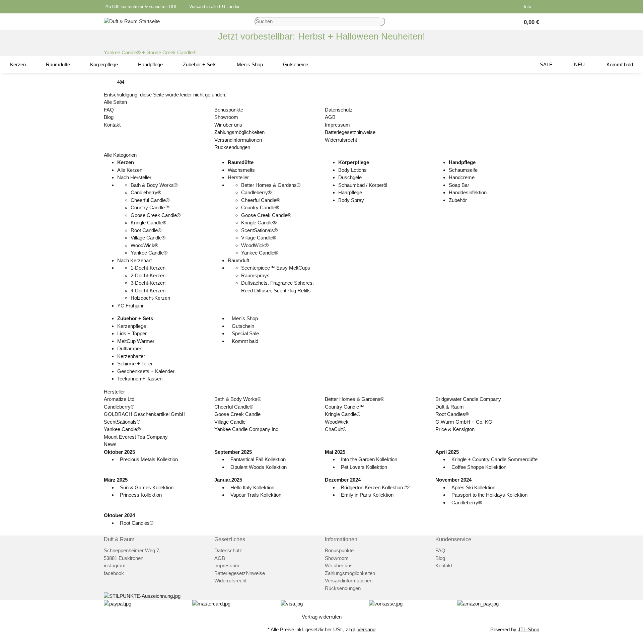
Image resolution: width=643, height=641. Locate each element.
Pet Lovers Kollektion (364, 467)
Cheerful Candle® (150, 200)
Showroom (226, 117)
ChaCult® (335, 429)
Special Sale (244, 333)
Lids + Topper (132, 333)
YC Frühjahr (130, 305)
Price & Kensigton (455, 429)
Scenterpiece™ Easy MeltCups (275, 268)
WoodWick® (144, 245)
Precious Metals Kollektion (149, 459)
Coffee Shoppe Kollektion (478, 467)
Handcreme (462, 177)
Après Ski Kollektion (473, 487)
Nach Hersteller (134, 177)
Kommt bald (244, 341)
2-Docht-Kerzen (148, 275)
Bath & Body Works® (154, 185)
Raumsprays (255, 275)
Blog (109, 117)
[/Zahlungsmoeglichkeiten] (117, 604)
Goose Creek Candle (237, 414)
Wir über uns (228, 125)
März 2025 (116, 480)
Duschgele (350, 177)
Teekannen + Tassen (139, 378)
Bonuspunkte (228, 110)
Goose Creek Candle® (156, 215)
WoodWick (337, 422)
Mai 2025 (335, 452)
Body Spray (351, 200)
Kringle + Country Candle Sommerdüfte (494, 459)
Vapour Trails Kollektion (255, 495)
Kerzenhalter (131, 356)
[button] (528, 6)
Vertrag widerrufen (322, 617)
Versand (366, 629)
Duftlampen (129, 348)
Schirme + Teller (135, 363)
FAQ (109, 110)
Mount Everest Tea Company (136, 437)
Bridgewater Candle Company (468, 399)
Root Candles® (452, 414)
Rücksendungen (232, 147)
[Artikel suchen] (382, 21)
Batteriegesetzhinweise (350, 132)
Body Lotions (352, 170)
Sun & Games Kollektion (146, 487)
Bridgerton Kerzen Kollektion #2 (375, 487)
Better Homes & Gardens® (270, 185)
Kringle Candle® (148, 222)
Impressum (337, 125)
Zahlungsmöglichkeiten (239, 132)
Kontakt (112, 125)
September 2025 (233, 452)
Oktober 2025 (119, 452)
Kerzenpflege (131, 326)
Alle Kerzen (129, 170)
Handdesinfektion (468, 192)
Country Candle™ (150, 207)
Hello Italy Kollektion (252, 487)
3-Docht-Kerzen (148, 283)
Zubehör (458, 200)
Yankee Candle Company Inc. (247, 429)
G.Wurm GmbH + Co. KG (463, 422)
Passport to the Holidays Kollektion (489, 495)
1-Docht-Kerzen (148, 268)
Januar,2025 (228, 480)
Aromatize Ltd (119, 399)
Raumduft (238, 260)
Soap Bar (459, 185)
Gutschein (242, 326)
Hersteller (238, 177)
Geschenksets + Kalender (145, 371)
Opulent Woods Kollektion (258, 467)
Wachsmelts (241, 170)
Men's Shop (244, 318)
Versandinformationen (238, 140)
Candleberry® (146, 192)
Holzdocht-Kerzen (150, 298)
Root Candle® (146, 230)
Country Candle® (260, 207)
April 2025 (447, 452)
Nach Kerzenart (134, 260)
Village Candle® (148, 237)
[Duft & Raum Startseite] (132, 21)
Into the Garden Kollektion (369, 459)
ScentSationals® (259, 230)
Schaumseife (463, 170)
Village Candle (229, 422)
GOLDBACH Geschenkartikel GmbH (145, 414)
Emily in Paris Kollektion (367, 495)
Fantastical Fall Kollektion (258, 459)
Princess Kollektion (141, 495)
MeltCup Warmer (135, 341)
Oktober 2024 (119, 515)
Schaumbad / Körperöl (362, 185)
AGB (330, 117)
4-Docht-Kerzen (148, 290)
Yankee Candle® (149, 253)
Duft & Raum (449, 407)
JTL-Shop (528, 629)
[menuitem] (18, 64)
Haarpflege (350, 192)
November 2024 (453, 480)
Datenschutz (339, 110)
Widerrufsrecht (341, 140)
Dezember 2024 (343, 480)
